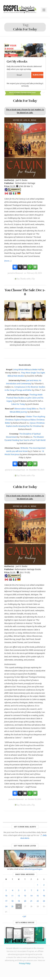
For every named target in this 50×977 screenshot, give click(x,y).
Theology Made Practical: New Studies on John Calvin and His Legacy (24, 397)
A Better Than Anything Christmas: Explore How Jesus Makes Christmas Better (25, 419)
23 (44, 901)
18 (12, 901)
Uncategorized (19, 470)
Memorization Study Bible (25, 408)
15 (38, 895)
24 (6, 906)
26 (19, 906)
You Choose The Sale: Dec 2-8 (25, 292)
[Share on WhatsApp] (30, 267)
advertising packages (33, 869)
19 (19, 901)
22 (38, 901)
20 (25, 901)
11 (12, 895)
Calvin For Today (25, 101)
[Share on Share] (15, 267)
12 (19, 895)
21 (31, 901)
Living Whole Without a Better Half (27, 369)
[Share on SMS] (35, 267)
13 (25, 895)
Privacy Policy (24, 963)
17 (6, 901)
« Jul (24, 916)
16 (44, 895)
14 (31, 895)
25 (12, 906)
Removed (19, 273)
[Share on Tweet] (20, 267)
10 (6, 895)
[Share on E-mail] (25, 267)
